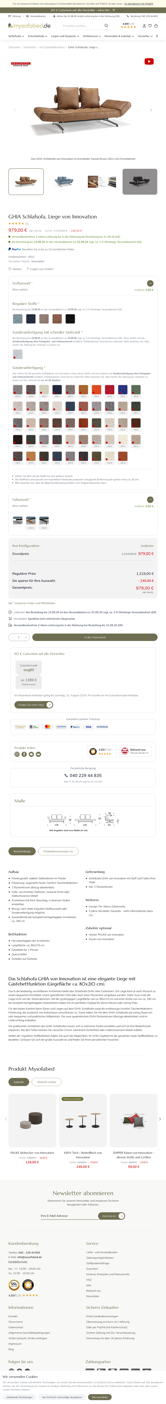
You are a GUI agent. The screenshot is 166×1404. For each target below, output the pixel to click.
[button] (83, 223)
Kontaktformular (17, 1261)
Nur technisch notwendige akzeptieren (62, 1397)
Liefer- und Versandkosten (101, 1252)
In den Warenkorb (95, 637)
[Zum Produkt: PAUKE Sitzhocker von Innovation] (32, 1120)
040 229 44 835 (86, 775)
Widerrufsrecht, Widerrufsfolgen (27, 1338)
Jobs (88, 1285)
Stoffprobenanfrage (97, 1263)
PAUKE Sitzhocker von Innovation (32, 1153)
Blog (11, 1349)
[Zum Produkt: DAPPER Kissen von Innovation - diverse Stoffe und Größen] (133, 1120)
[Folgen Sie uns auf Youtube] (31, 755)
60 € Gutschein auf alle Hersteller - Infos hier (80, 10)
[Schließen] (114, 10)
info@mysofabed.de (29, 1257)
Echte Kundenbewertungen (102, 1316)
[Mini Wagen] (156, 25)
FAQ (88, 1279)
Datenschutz (15, 1327)
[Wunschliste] (150, 25)
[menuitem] (16, 36)
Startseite (14, 47)
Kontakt (12, 1316)
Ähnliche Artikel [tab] (46, 1082)
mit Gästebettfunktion (52, 47)
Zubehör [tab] (19, 1082)
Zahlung (16, 16)
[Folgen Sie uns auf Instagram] (17, 755)
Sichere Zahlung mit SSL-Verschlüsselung (110, 1332)
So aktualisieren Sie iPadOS (138, 3)
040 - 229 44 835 (29, 1252)
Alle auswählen (100, 1397)
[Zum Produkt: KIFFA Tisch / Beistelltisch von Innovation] (83, 1120)
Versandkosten (38, 16)
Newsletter (92, 1296)
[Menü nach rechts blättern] (157, 36)
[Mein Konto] (144, 25)
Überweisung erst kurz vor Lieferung (108, 1321)
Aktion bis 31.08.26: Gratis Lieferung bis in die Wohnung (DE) (88, 16)
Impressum (15, 1343)
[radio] (17, 319)
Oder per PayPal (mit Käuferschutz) (106, 1327)
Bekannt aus (93, 1290)
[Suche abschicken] (106, 26)
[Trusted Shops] (28, 1285)
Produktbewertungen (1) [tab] (58, 851)
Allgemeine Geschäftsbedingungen (29, 1332)
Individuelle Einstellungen (19, 1397)
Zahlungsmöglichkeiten (100, 1257)
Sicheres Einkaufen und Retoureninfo (108, 1274)
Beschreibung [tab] (22, 851)
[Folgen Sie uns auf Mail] (38, 755)
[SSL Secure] (14, 1285)
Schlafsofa (29, 47)
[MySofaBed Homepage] (29, 25)
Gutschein (92, 1268)
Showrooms (15, 1321)
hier (91, 914)
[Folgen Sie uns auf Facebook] (24, 755)
